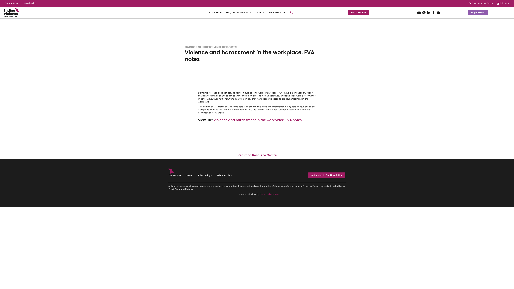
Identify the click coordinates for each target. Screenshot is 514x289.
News (189, 175)
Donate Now (11, 3)
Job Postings (205, 175)
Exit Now (504, 3)
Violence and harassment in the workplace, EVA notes (257, 120)
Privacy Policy (224, 175)
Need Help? (30, 3)
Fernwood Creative (269, 194)
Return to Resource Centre (257, 155)
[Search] (291, 12)
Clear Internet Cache (482, 3)
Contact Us (175, 175)
